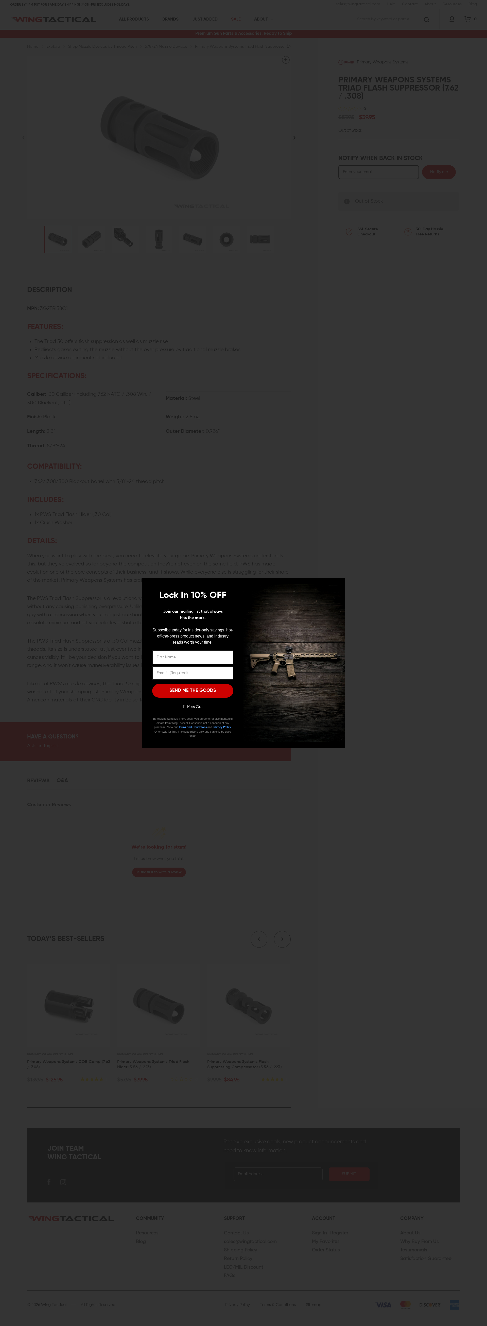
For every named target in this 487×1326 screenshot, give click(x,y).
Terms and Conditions (193, 727)
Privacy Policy (222, 727)
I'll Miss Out (193, 707)
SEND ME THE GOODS (192, 690)
